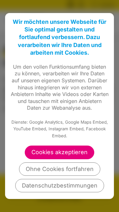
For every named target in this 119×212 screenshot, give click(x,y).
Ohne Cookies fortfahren (60, 169)
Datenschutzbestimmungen (59, 185)
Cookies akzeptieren (59, 152)
